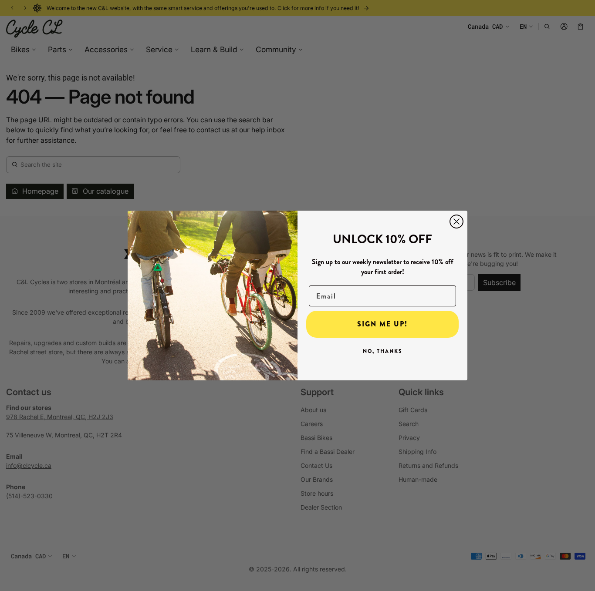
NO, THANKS (382, 351)
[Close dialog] (456, 221)
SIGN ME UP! (382, 324)
